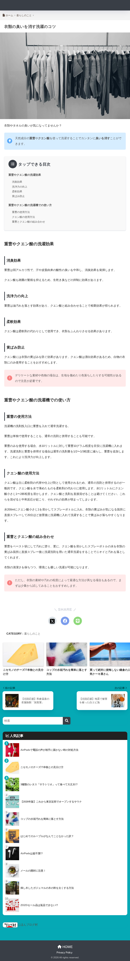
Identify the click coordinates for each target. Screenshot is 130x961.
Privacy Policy (64, 952)
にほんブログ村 (28, 924)
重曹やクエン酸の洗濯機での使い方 (30, 205)
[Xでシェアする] (52, 621)
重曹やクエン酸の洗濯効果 (24, 174)
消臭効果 (17, 181)
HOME (67, 947)
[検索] (66, 721)
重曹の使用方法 (21, 212)
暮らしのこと (32, 633)
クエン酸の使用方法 (23, 216)
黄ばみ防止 (18, 196)
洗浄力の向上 (19, 186)
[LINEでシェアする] (77, 621)
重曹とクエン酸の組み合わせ (28, 221)
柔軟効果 (17, 191)
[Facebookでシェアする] (65, 621)
